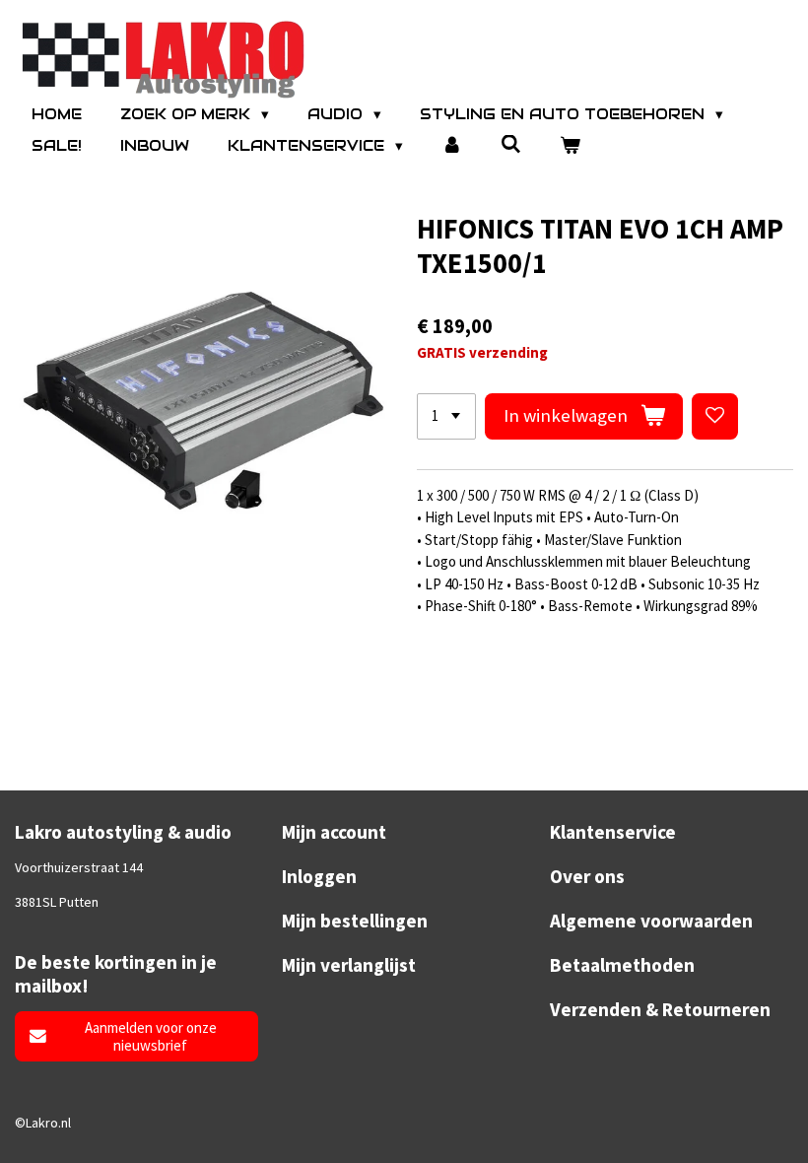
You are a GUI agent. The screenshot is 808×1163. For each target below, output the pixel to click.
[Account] (452, 146)
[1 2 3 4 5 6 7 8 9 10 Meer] (446, 416)
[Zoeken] (511, 144)
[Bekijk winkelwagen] (570, 146)
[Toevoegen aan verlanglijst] (715, 416)
